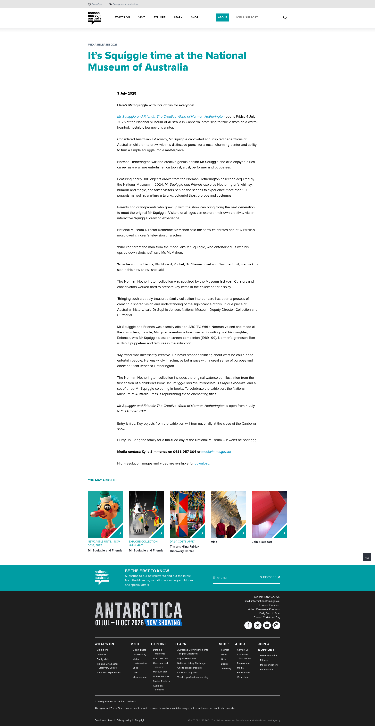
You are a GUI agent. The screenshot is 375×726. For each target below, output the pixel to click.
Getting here (139, 650)
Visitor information (140, 661)
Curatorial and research (160, 665)
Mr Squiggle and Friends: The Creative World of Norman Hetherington (171, 116)
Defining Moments (159, 651)
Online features (161, 676)
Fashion (225, 650)
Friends (264, 660)
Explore (159, 644)
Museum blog (160, 671)
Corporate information (244, 656)
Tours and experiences (109, 672)
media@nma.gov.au (216, 451)
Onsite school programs (190, 668)
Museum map (140, 677)
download (202, 463)
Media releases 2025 (103, 45)
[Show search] (285, 18)
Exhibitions (102, 650)
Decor (224, 654)
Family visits (103, 659)
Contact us (242, 650)
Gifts (223, 659)
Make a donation (269, 655)
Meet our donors (269, 665)
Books (224, 664)
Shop (135, 668)
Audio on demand (158, 687)
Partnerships (266, 669)
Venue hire (243, 677)
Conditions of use (104, 720)
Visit (135, 644)
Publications (243, 672)
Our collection (160, 658)
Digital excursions (186, 658)
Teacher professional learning (192, 677)
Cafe (135, 672)
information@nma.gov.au (265, 601)
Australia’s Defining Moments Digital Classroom (192, 651)
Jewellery (226, 668)
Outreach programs (187, 672)
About (241, 644)
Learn (181, 644)
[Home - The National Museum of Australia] (95, 18)
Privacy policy (124, 720)
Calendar (101, 654)
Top (368, 558)
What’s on (104, 644)
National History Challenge (191, 663)
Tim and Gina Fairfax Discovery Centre (107, 666)
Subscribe (268, 577)
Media (240, 668)
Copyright (140, 720)
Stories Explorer (161, 681)
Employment (243, 663)
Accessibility (139, 654)
